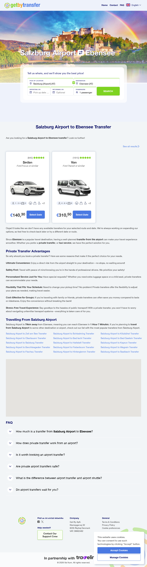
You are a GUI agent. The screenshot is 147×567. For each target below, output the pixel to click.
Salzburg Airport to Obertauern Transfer (26, 338)
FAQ (122, 5)
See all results (130, 146)
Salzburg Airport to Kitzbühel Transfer (120, 333)
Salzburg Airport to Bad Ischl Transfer (72, 338)
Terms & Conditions (111, 522)
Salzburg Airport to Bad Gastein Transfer (121, 338)
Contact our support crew (50, 535)
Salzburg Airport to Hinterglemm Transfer (74, 351)
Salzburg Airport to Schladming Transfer (73, 333)
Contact (114, 5)
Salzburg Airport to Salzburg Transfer (24, 342)
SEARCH (108, 91)
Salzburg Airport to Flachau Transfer (24, 351)
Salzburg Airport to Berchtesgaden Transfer (28, 347)
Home (104, 5)
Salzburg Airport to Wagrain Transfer (119, 347)
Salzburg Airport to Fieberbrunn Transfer (73, 347)
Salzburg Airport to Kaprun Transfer (119, 342)
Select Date (35, 214)
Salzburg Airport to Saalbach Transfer (120, 351)
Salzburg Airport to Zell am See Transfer (26, 333)
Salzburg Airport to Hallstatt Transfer (71, 342)
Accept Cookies (119, 550)
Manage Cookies (119, 557)
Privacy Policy (108, 525)
